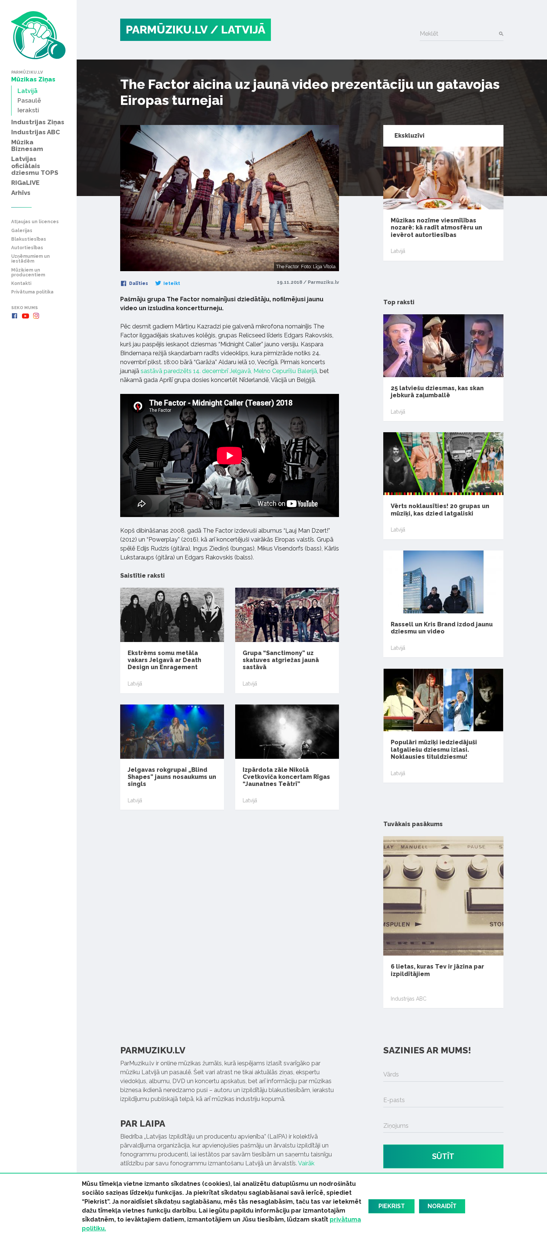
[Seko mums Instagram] (36, 315)
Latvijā (135, 684)
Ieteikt (171, 283)
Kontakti (21, 283)
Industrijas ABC (408, 999)
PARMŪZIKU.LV (167, 29)
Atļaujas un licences (35, 221)
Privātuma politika (32, 292)
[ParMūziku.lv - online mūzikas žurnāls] (38, 35)
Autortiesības (27, 247)
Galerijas (21, 230)
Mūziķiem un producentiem (28, 272)
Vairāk (306, 1163)
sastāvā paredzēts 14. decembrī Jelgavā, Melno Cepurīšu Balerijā (229, 371)
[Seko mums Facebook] (14, 315)
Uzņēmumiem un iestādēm (30, 259)
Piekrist (391, 1206)
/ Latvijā (237, 29)
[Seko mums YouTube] (25, 315)
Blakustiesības (28, 239)
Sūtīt (443, 1156)
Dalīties (138, 283)
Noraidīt (442, 1206)
